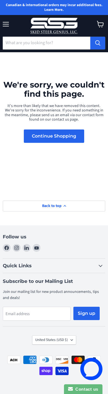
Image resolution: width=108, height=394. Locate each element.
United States (51, 339)
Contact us (85, 389)
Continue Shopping (54, 136)
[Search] (97, 43)
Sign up (86, 313)
